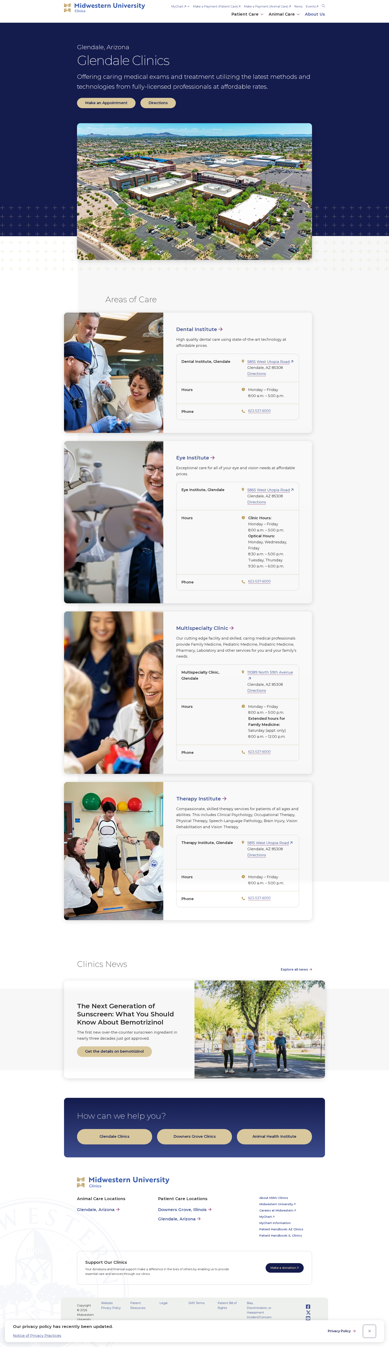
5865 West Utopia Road (268, 490)
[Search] (323, 5)
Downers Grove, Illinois (182, 1209)
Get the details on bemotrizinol (114, 1051)
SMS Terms (196, 1303)
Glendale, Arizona (96, 1209)
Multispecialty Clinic (202, 628)
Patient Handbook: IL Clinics (280, 1235)
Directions (158, 103)
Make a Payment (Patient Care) (215, 6)
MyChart (177, 6)
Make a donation (283, 1268)
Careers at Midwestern (276, 1210)
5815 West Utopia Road (268, 843)
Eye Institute (192, 458)
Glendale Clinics (114, 1136)
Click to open (247, 18)
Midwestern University (276, 1204)
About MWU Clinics (273, 1198)
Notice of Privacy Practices (37, 1335)
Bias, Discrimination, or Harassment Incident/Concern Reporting (259, 1312)
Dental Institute (196, 329)
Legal (163, 1303)
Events (311, 6)
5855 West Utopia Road (268, 362)
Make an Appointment (106, 103)
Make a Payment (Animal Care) (266, 6)
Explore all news (294, 969)
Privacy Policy (340, 1331)
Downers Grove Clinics (194, 1136)
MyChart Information (275, 1223)
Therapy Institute (198, 799)
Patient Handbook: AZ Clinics (281, 1229)
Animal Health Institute (274, 1136)
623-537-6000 (259, 411)
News (298, 6)
